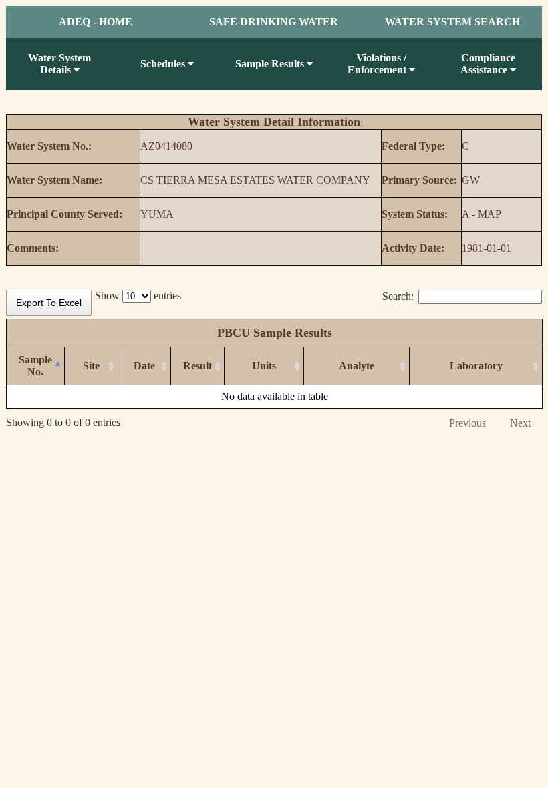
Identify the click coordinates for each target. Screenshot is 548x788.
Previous (467, 423)
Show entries (138, 295)
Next (520, 423)
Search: (398, 296)
